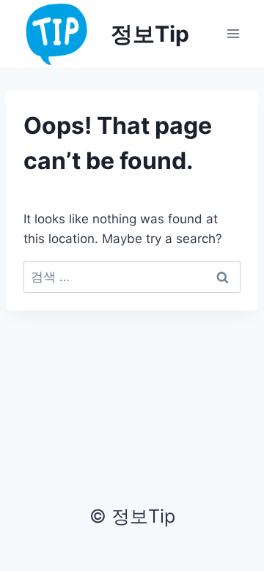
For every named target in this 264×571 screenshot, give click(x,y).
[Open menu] (232, 33)
